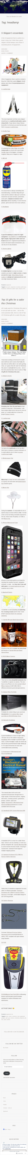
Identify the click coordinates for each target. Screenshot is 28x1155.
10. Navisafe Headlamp (8, 720)
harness (12, 1018)
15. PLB (3, 942)
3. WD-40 (4, 158)
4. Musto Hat (5, 487)
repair (17, 288)
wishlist (8, 1019)
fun (12, 1014)
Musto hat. (7, 518)
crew (18, 1016)
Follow (14, 1055)
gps (9, 1018)
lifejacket (22, 1018)
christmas (14, 1016)
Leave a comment (7, 53)
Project (5, 1104)
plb (25, 1018)
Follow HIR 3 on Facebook (14, 1031)
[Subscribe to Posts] (3, 1129)
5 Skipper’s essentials (12, 33)
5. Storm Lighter (6, 248)
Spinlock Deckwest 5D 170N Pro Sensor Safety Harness (12, 892)
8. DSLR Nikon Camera (8, 656)
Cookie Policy (8, 1148)
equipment (8, 284)
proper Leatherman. (12, 127)
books (6, 1016)
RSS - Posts (7, 1129)
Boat (4, 1097)
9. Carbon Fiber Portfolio (8, 692)
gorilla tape (23, 287)
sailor (5, 1019)
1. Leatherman (5, 89)
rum (2, 1019)
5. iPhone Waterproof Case (9, 522)
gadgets (3, 1018)
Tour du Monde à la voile (14, 16)
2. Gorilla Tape (5, 131)
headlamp (3, 288)
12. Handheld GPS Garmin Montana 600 (13, 810)
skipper (20, 288)
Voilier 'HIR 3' (6, 2)
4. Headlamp (5, 206)
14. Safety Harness (7, 900)
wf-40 (24, 288)
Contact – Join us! (7, 1108)
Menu (23, 2)
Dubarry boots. (9, 414)
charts (10, 1016)
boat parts (7, 287)
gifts (7, 1018)
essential (18, 287)
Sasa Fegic (5, 51)
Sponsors (5, 1111)
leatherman (9, 288)
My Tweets (5, 1047)
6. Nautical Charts (6, 592)
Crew (4, 1101)
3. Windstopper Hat (7, 458)
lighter (13, 288)
